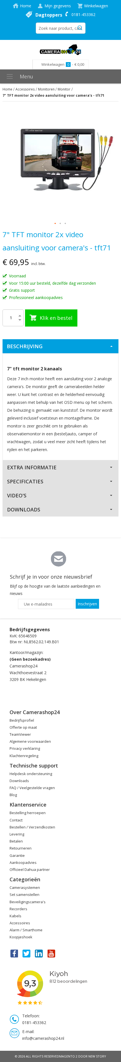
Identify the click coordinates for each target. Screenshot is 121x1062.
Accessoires (25, 89)
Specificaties (25, 481)
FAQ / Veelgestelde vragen (32, 787)
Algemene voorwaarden (30, 741)
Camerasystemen (25, 887)
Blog (13, 794)
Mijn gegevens (57, 5)
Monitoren (46, 89)
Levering (17, 834)
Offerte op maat (23, 727)
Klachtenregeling (24, 755)
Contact (16, 820)
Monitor (64, 89)
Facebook (14, 953)
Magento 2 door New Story (82, 1056)
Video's (16, 495)
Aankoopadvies (23, 862)
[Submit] (80, 26)
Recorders (18, 908)
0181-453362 (83, 14)
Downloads (23, 509)
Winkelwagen (96, 5)
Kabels (15, 915)
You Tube (52, 953)
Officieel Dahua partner (30, 869)
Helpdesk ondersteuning (31, 773)
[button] (55, 223)
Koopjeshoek (21, 936)
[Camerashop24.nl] (60, 50)
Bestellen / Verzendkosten (32, 827)
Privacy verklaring (25, 748)
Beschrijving (24, 346)
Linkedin (39, 953)
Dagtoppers (48, 15)
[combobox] (61, 28)
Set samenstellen (24, 894)
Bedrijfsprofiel (22, 720)
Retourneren (21, 848)
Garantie (17, 855)
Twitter (26, 953)
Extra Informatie (32, 467)
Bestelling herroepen (28, 812)
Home (25, 5)
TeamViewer (20, 734)
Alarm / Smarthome (26, 929)
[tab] (61, 346)
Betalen (16, 841)
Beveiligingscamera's (28, 901)
